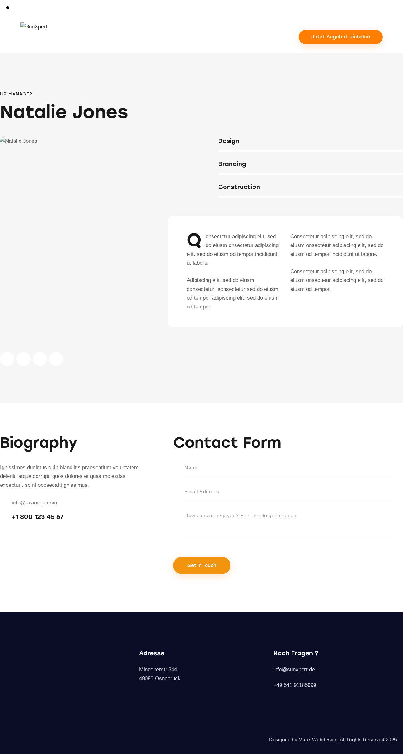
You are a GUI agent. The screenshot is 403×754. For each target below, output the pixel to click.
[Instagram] (142, 695)
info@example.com (34, 503)
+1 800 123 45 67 (38, 517)
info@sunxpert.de (294, 669)
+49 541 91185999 (294, 685)
